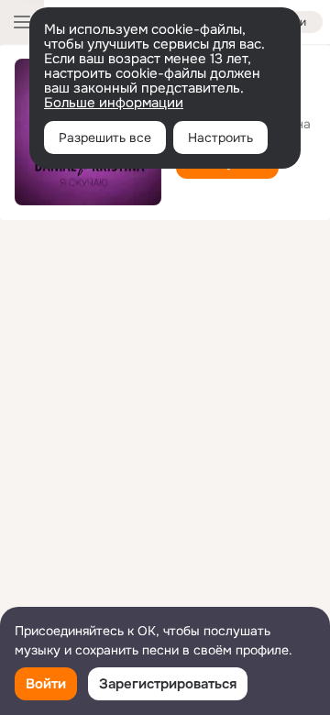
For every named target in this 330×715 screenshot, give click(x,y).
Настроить (220, 137)
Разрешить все (105, 137)
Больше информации (113, 103)
